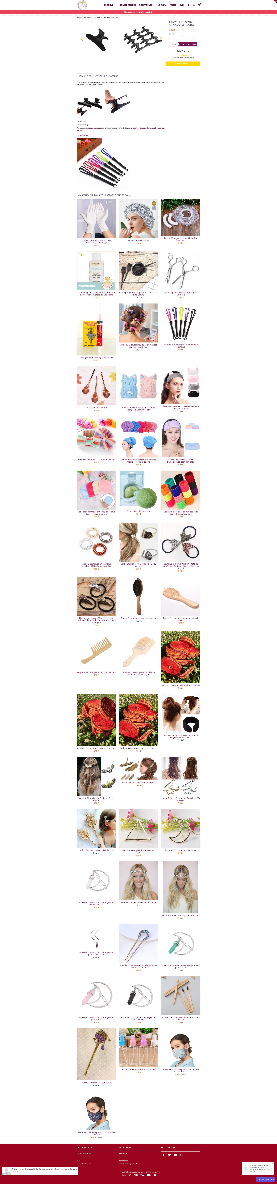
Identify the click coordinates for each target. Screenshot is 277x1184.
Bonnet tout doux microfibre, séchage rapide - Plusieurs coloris (138, 460)
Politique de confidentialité (85, 1153)
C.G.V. (78, 1160)
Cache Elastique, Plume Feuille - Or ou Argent (138, 564)
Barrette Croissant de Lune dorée (180, 850)
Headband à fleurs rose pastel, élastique (181, 915)
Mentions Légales (82, 1157)
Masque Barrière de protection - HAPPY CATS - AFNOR (180, 1070)
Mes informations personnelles (128, 1164)
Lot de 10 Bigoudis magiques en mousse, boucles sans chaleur (138, 345)
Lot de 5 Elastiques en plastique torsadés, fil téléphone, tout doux (96, 564)
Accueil (79, 18)
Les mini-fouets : (83, 136)
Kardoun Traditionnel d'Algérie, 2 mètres (138, 748)
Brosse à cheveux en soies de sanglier (138, 618)
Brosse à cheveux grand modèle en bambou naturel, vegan (138, 673)
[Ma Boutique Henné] (82, 5)
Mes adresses (123, 1160)
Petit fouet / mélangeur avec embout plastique (180, 345)
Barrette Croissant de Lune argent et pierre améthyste (96, 953)
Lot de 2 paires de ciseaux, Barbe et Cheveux (180, 293)
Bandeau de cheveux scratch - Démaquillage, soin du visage (181, 460)
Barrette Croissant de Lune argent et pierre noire (138, 1018)
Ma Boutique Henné (138, 1172)
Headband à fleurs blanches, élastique (138, 902)
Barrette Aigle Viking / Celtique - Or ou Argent (96, 799)
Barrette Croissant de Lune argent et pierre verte (180, 966)
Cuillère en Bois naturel (96, 407)
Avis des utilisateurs (106, 76)
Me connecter (123, 1153)
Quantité (172, 34)
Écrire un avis (182, 64)
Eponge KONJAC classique (138, 511)
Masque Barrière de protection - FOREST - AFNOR (96, 1133)
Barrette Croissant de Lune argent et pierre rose (96, 1018)
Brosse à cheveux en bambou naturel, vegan (180, 619)
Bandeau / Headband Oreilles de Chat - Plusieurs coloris (181, 407)
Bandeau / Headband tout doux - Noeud (96, 459)
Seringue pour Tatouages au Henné (96, 357)
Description (85, 76)
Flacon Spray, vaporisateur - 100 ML (138, 1069)
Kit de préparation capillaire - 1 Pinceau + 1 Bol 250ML (138, 293)
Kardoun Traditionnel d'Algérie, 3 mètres (96, 748)
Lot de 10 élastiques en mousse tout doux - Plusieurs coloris (181, 512)
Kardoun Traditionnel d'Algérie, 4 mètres (181, 685)
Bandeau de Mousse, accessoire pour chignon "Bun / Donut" (180, 736)
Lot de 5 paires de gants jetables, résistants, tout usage (96, 241)
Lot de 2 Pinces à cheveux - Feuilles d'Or (96, 850)
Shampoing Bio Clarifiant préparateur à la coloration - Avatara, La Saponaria (96, 293)
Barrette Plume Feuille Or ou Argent (138, 782)
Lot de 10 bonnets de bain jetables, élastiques (180, 239)
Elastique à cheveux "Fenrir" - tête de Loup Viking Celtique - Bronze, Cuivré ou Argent (180, 565)
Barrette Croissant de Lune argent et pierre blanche (96, 903)
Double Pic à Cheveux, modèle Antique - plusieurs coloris (138, 966)
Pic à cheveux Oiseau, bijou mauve (96, 1082)
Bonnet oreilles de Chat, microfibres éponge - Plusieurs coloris (138, 408)
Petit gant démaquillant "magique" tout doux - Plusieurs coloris (96, 512)
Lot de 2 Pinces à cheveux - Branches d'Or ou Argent (180, 799)
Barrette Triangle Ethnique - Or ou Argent (138, 851)
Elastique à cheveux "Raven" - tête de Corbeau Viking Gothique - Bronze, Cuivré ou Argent (96, 620)
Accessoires (88, 18)
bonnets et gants (95, 128)
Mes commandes (124, 1157)
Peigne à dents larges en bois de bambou (96, 672)
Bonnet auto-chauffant (138, 240)
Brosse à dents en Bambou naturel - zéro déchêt (181, 1018)
